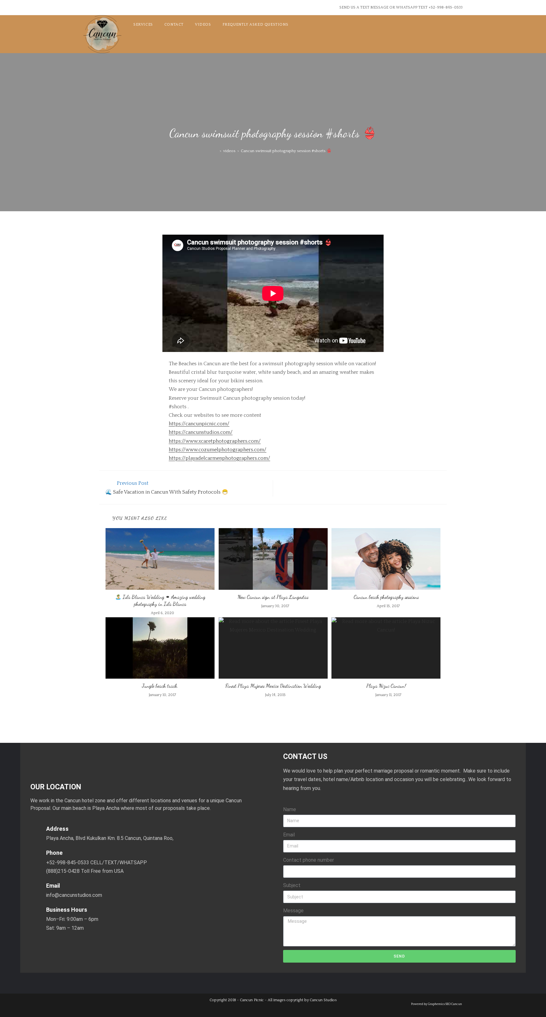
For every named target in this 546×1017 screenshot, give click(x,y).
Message (293, 911)
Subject (291, 885)
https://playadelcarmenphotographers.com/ (219, 458)
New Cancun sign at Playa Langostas (273, 597)
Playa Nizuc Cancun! (386, 686)
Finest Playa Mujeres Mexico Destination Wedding (273, 686)
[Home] (216, 151)
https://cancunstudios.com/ (201, 432)
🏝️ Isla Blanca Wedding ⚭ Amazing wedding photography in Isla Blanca (160, 600)
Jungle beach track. (160, 686)
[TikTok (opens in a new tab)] (117, 8)
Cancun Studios (323, 1000)
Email (289, 835)
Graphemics (436, 1004)
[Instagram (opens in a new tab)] (97, 8)
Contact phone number (308, 860)
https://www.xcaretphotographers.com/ (215, 441)
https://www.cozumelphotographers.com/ (217, 450)
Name (289, 809)
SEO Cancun (454, 1004)
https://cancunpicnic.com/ (199, 424)
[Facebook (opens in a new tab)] (87, 8)
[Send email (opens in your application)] (107, 8)
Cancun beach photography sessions (386, 597)
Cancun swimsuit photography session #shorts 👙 (286, 151)
